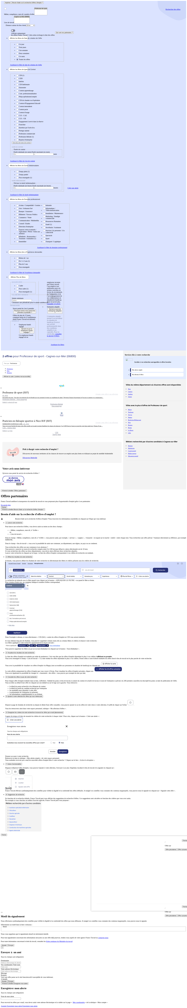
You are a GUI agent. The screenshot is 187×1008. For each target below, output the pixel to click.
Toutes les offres (24, 59)
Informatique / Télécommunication (52, 209)
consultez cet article (53, 304)
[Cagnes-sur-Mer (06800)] (22, 17)
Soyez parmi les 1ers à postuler (23, 308)
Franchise (22, 125)
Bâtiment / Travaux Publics (28, 214)
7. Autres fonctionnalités (13, 764)
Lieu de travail (9, 22)
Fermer (4, 507)
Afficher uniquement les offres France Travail (33, 34)
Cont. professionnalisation (28, 94)
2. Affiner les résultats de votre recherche (19, 557)
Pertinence (10, 369)
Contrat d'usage (24, 112)
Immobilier (22, 241)
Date (8, 371)
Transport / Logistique (53, 241)
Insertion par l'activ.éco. (27, 128)
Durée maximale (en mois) (41, 152)
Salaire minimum (17, 298)
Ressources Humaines (53, 221)
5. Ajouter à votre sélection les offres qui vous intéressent (24, 696)
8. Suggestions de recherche (15, 794)
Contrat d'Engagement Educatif (29, 103)
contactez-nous (103, 938)
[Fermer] (2, 912)
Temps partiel (23, 174)
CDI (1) (21, 75)
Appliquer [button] (26, 65)
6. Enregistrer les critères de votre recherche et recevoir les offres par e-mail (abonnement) (34, 712)
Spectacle (49, 235)
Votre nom (16, 965)
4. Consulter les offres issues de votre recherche (21, 677)
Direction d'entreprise (26, 227)
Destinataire (5, 960)
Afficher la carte (17, 376)
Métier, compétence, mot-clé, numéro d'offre (19, 14)
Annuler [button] (11, 1006)
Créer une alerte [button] (73, 188)
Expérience (19, 252)
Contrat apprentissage (26, 90)
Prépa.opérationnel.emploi (28, 97)
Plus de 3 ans (23, 264)
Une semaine (23, 50)
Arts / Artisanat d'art (25, 208)
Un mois (22, 56)
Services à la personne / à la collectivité (55, 231)
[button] (62, 395)
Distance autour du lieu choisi (16, 25)
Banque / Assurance (25, 211)
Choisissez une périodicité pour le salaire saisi (27, 302)
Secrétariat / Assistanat (53, 227)
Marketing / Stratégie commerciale (53, 217)
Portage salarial (24, 131)
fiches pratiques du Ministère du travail (59, 941)
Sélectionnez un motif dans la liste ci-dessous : (16, 925)
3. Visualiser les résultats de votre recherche (20, 653)
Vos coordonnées (7, 965)
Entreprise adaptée (53, 307)
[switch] (13, 30)
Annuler (4, 945)
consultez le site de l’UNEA (54, 335)
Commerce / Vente (25, 217)
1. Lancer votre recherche (14, 523)
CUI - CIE (22, 118)
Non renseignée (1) (25, 178)
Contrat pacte (23, 109)
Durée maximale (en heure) (41, 186)
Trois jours (22, 47)
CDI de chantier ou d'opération (29, 100)
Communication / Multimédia (29, 220)
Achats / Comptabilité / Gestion (29, 205)
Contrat (19, 69)
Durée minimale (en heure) (23, 186)
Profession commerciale (27, 134)
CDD (21, 78)
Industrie (49, 205)
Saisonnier (22, 87)
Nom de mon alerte (7, 996)
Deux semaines (24, 53)
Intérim (21, 81)
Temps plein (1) (24, 171)
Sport (47, 238)
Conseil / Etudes (24, 223)
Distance (9, 373)
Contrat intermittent (25, 106)
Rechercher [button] (173, 9)
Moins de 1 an (24, 258)
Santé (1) (49, 224)
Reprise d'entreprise (25, 140)
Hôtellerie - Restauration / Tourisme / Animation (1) (27, 237)
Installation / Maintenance (54, 213)
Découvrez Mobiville (30, 458)
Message (4, 973)
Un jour (21, 44)
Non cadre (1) (23, 289)
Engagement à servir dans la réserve (31, 121)
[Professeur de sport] (40, 9)
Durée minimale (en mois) (23, 152)
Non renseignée (24, 267)
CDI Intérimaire (24, 84)
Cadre (21, 286)
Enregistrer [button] (29, 1006)
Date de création (19, 38)
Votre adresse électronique (10, 969)
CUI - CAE (23, 115)
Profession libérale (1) (26, 137)
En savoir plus (6, 505)
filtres (18, 277)
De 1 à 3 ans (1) (24, 261)
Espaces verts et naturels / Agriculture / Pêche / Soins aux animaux (29, 231)
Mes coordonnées (79, 1002)
